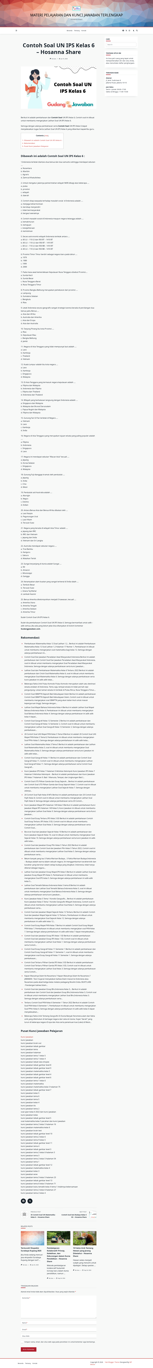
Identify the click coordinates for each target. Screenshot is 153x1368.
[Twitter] (126, 31)
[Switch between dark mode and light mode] (134, 31)
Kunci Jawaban (27, 1037)
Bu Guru (54, 59)
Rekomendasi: (28, 143)
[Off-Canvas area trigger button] (16, 31)
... (39, 1260)
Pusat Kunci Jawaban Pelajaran (35, 146)
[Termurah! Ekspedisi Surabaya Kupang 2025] (32, 1238)
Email (24, 1329)
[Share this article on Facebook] (23, 1201)
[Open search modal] (137, 31)
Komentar (26, 1298)
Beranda (69, 31)
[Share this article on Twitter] (29, 1201)
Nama (24, 1323)
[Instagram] (129, 31)
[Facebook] (123, 31)
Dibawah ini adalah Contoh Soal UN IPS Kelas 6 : (42, 140)
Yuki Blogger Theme (112, 1362)
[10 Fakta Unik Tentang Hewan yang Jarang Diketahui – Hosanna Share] (84, 1238)
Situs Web (25, 1336)
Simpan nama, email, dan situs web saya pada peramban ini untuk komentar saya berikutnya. (59, 1342)
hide (46, 136)
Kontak (83, 31)
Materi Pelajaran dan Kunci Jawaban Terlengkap (76, 15)
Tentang (77, 31)
